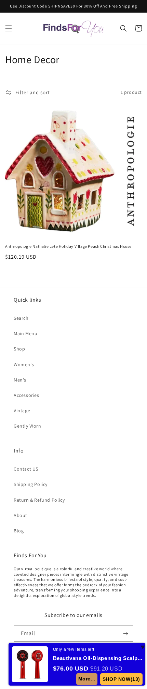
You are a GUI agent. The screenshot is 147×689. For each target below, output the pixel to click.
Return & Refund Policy (39, 500)
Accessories (26, 395)
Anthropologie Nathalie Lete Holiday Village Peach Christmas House (68, 246)
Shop (19, 349)
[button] (8, 28)
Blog (19, 531)
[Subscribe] (125, 634)
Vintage (22, 410)
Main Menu (25, 333)
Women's (24, 364)
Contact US (26, 469)
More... (86, 678)
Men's (20, 380)
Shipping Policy (31, 484)
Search (21, 318)
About (20, 515)
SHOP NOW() (121, 679)
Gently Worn (27, 426)
